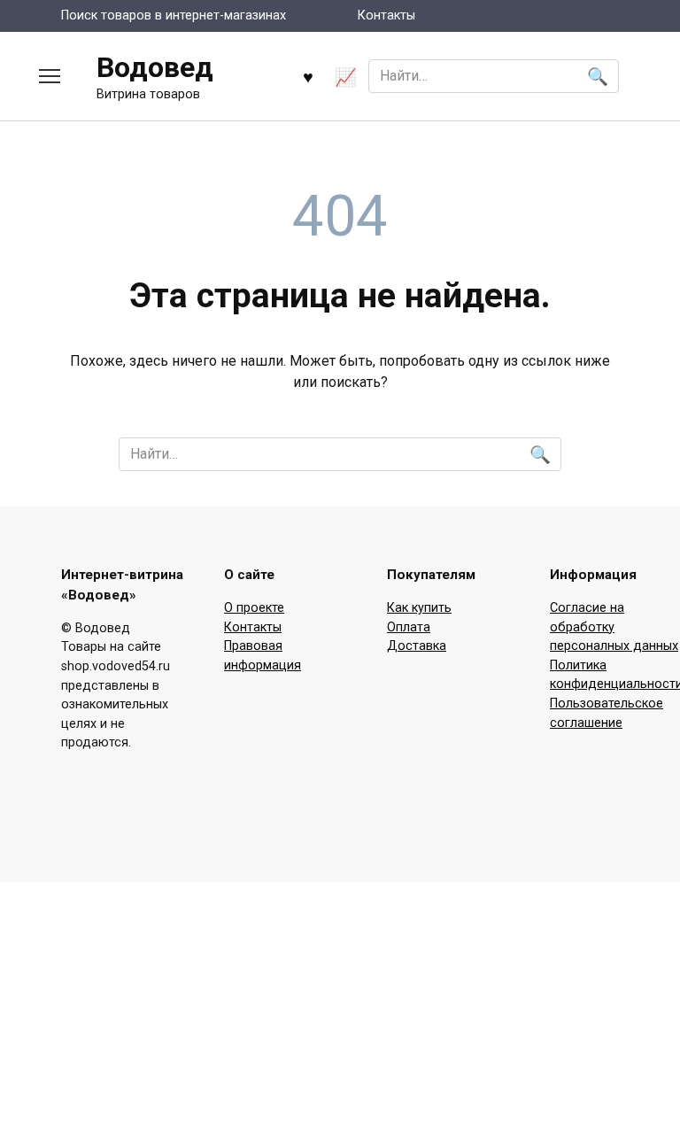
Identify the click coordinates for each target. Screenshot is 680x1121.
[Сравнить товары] (345, 76)
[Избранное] (308, 76)
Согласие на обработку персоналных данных (614, 626)
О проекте (254, 607)
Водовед (155, 67)
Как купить (419, 607)
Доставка (416, 645)
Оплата (408, 627)
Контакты (386, 15)
